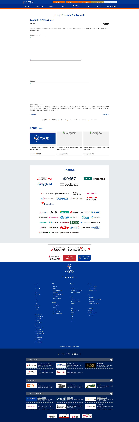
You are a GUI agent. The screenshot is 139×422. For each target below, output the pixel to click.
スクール (36, 309)
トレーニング (73, 120)
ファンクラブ (37, 294)
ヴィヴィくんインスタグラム (95, 299)
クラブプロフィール (39, 316)
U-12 (72, 318)
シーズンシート (74, 288)
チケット (36, 296)
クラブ (36, 290)
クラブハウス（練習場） (39, 333)
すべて (36, 286)
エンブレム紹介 (38, 322)
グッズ (87, 6)
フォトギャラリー (56, 309)
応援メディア (37, 335)
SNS (89, 294)
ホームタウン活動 (38, 342)
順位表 (54, 307)
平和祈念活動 (37, 339)
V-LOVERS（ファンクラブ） (77, 290)
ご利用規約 (90, 308)
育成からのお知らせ (75, 310)
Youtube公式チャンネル (94, 303)
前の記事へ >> (106, 114)
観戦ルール (55, 286)
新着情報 (44, 120)
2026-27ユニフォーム (75, 301)
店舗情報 (73, 303)
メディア (36, 301)
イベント (84, 120)
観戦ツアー (55, 288)
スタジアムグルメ (56, 311)
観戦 (63, 6)
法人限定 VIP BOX (93, 290)
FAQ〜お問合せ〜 (91, 315)
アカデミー (37, 307)
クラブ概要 (37, 320)
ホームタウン (37, 305)
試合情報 (51, 6)
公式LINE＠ (91, 301)
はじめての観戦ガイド (57, 290)
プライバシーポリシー (92, 312)
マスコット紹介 (38, 329)
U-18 (72, 314)
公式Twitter (91, 297)
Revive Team (55, 292)
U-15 (72, 316)
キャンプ (63, 120)
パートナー (99, 6)
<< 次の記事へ (33, 114)
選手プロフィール (38, 324)
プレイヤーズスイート (75, 292)
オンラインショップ (75, 299)
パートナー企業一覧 (93, 286)
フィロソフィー (38, 318)
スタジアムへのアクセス (58, 294)
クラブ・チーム (39, 6)
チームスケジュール (39, 331)
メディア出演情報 (38, 337)
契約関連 (54, 120)
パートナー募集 (92, 288)
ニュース (27, 6)
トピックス (94, 120)
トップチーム (37, 288)
